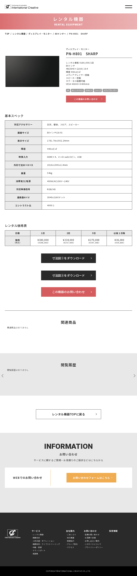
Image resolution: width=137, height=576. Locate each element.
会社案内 (70, 530)
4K (68, 90)
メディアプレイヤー (110, 90)
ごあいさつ (71, 534)
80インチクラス (77, 90)
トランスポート (39, 550)
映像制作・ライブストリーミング (46, 544)
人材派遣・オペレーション (43, 541)
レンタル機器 (19, 33)
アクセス (70, 547)
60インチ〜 (60, 33)
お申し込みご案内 (92, 541)
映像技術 (36, 538)
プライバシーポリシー (94, 547)
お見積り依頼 (90, 538)
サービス (36, 530)
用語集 (35, 554)
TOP (7, 33)
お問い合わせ (90, 530)
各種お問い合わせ (92, 534)
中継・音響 (37, 547)
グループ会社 (72, 544)
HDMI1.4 (89, 90)
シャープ (98, 90)
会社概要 (70, 538)
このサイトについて (93, 544)
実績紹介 (70, 541)
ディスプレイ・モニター (40, 33)
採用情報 (113, 530)
